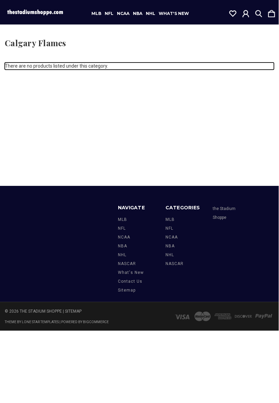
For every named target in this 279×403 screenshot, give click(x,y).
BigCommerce (96, 322)
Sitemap (127, 290)
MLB (96, 14)
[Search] (258, 12)
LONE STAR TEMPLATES (40, 322)
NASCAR (127, 263)
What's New (174, 14)
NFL (109, 14)
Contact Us (130, 281)
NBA (137, 14)
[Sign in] (245, 12)
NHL (150, 14)
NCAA (123, 14)
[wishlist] (232, 12)
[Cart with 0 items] (271, 12)
